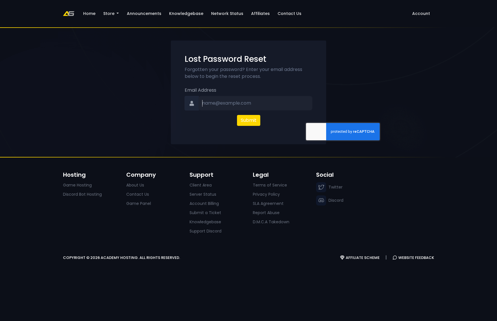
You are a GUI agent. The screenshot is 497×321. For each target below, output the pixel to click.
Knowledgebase (186, 13)
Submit (249, 120)
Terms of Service (270, 185)
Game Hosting (77, 185)
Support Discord (205, 231)
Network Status (227, 13)
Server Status (203, 194)
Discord (335, 200)
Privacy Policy (266, 194)
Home (89, 13)
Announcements (144, 13)
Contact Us (289, 13)
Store (109, 13)
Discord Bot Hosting (82, 194)
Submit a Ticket (205, 213)
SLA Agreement (268, 203)
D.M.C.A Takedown (271, 222)
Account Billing (204, 203)
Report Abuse (266, 213)
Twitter (335, 187)
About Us (135, 185)
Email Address (200, 90)
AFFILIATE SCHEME (363, 257)
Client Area (201, 185)
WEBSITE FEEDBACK (416, 257)
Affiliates (260, 13)
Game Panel (138, 203)
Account (421, 13)
